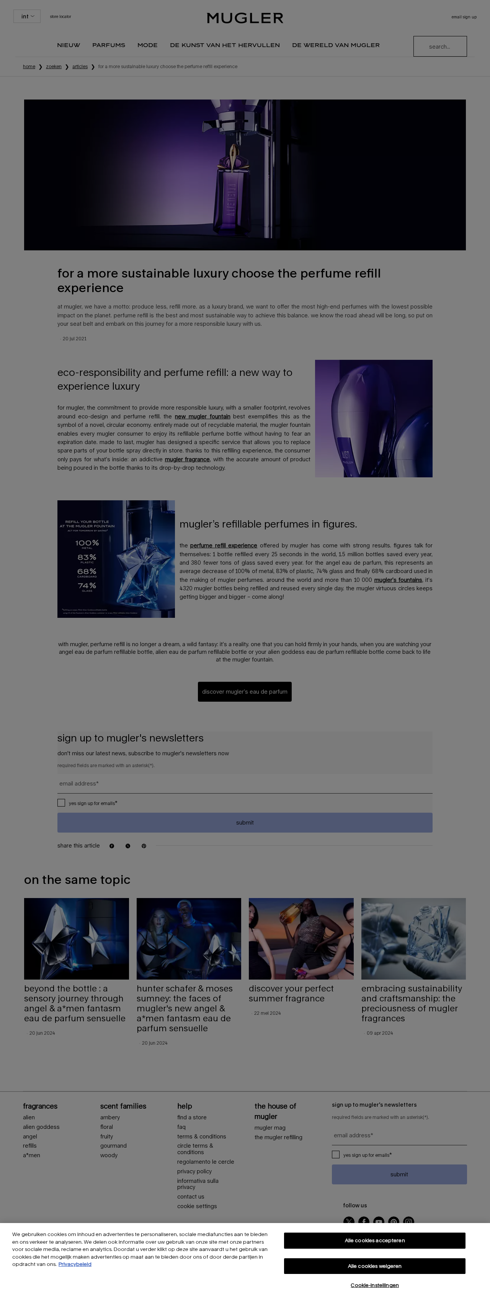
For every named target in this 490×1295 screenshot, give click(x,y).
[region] (245, 1259)
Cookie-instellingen (375, 1285)
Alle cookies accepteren (375, 1240)
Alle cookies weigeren (375, 1266)
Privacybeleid (75, 1264)
